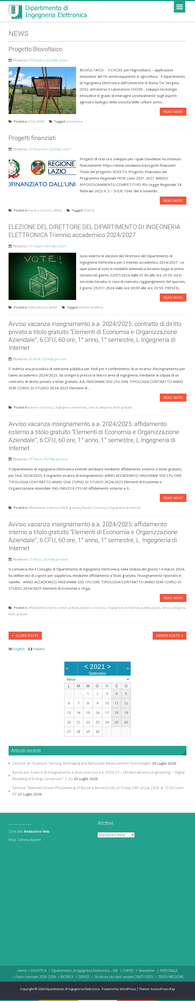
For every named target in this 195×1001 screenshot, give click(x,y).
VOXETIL (89, 210)
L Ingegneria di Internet (70, 407)
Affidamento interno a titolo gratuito (53, 608)
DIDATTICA (38, 970)
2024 (31, 121)
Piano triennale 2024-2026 (35, 977)
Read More (173, 111)
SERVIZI (83, 977)
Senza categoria (100, 407)
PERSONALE (169, 970)
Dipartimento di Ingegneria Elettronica (72, 989)
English (18, 648)
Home (22, 970)
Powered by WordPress (119, 989)
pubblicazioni (150, 608)
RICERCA (67, 977)
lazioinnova (74, 121)
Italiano (38, 648)
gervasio (60, 359)
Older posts (26, 635)
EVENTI (128, 970)
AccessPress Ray (163, 989)
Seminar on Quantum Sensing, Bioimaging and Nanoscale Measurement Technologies (81, 763)
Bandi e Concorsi (40, 210)
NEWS (40, 121)
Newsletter (146, 970)
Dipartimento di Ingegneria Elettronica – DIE (84, 970)
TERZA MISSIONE (171, 977)
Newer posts (168, 635)
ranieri (63, 60)
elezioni (42, 307)
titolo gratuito (122, 407)
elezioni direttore (90, 307)
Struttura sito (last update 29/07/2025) (123, 977)
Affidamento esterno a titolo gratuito (54, 507)
